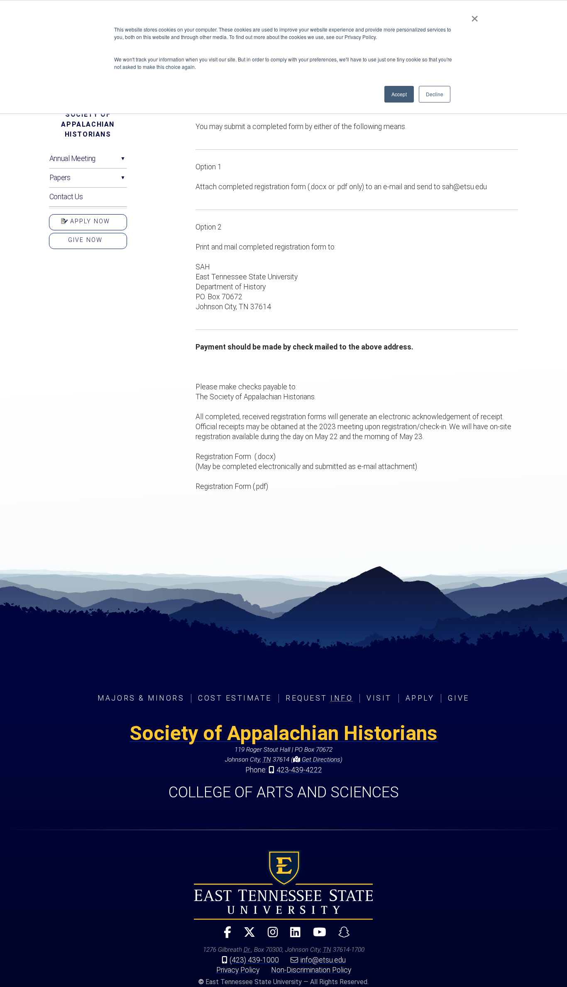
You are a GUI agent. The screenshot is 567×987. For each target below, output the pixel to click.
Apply (420, 698)
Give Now (85, 240)
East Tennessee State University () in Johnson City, (283, 885)
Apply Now (89, 221)
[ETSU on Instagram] (269, 935)
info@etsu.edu (323, 960)
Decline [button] (434, 94)
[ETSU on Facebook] (224, 935)
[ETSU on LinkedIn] (292, 935)
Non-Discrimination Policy (311, 970)
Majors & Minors (141, 698)
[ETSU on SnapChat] (341, 935)
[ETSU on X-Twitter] (246, 935)
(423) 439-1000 (254, 960)
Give (458, 698)
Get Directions (320, 759)
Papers (59, 177)
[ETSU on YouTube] (316, 935)
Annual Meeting (72, 158)
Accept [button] (399, 94)
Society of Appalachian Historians (88, 124)
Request (319, 698)
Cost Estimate (235, 698)
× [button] (474, 16)
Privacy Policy (237, 970)
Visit (379, 698)
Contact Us (66, 197)
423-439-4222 (299, 770)
